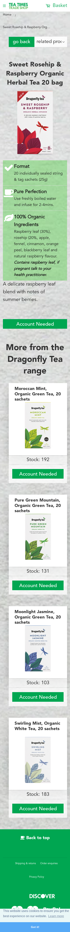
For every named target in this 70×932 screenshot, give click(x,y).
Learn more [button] (56, 916)
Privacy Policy (36, 877)
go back (21, 41)
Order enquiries (49, 863)
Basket (59, 5)
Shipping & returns (25, 863)
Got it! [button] (35, 927)
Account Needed (35, 324)
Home (7, 14)
